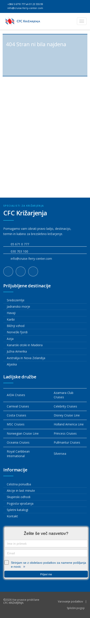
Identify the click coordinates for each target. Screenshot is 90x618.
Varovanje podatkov (70, 601)
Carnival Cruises (18, 406)
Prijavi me (46, 574)
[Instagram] (21, 271)
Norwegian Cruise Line (23, 433)
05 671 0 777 (20, 244)
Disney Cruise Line (67, 415)
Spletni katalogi (17, 510)
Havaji (11, 313)
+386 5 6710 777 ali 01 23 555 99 (25, 4)
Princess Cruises (65, 433)
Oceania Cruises (18, 442)
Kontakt (12, 516)
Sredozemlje (15, 300)
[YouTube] (33, 271)
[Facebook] (8, 271)
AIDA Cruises (16, 395)
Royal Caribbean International (18, 453)
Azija (10, 339)
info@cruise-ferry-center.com (25, 8)
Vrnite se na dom (46, 169)
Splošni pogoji (76, 608)
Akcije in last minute (21, 490)
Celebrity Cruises (65, 406)
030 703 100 (19, 251)
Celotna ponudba (19, 484)
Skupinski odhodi (18, 497)
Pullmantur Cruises (67, 442)
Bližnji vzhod (15, 326)
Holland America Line (69, 424)
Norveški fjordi (17, 332)
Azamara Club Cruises (63, 395)
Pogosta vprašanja (20, 503)
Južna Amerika (17, 351)
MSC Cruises (15, 424)
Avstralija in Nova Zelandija (26, 358)
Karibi (11, 319)
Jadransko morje (18, 306)
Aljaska (12, 364)
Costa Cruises (16, 415)
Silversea (60, 453)
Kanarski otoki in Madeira (25, 345)
